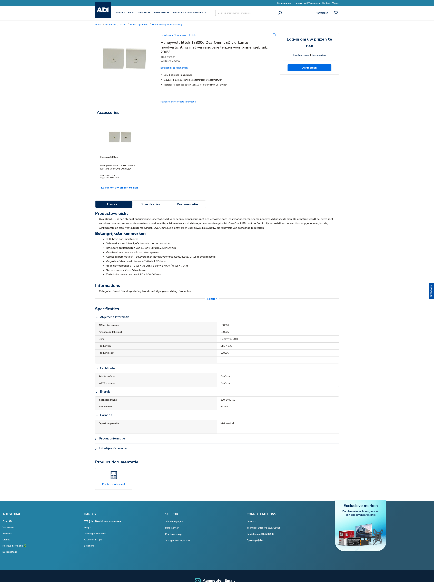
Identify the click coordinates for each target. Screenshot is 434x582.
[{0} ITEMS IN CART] (336, 13)
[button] (431, 291)
